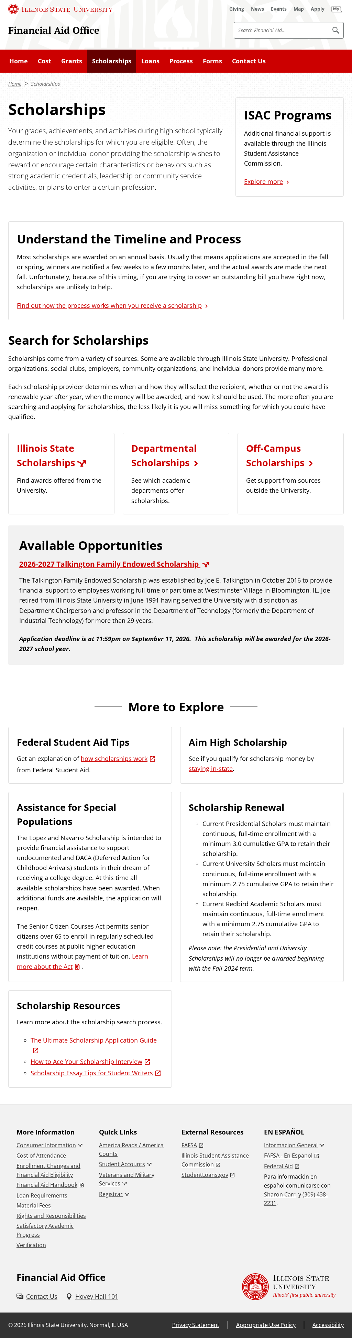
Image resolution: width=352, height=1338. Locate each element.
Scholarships (111, 61)
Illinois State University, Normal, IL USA (78, 1325)
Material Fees (33, 1205)
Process (181, 61)
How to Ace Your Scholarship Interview (86, 1061)
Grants (71, 61)
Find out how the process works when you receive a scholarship (109, 305)
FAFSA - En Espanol (288, 1155)
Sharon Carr (280, 1194)
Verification (31, 1245)
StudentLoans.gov (205, 1175)
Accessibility (328, 1325)
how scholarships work (114, 758)
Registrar (111, 1194)
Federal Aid (278, 1166)
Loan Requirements (41, 1195)
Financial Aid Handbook (46, 1185)
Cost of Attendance (41, 1155)
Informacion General (291, 1145)
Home (18, 61)
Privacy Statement (195, 1325)
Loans (150, 61)
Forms (212, 61)
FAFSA (189, 1145)
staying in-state (211, 768)
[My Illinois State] (337, 9)
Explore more (263, 181)
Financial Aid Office (53, 29)
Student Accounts (122, 1164)
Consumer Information (46, 1145)
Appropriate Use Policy (266, 1325)
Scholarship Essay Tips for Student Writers (92, 1073)
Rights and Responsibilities (51, 1216)
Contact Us (249, 61)
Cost (44, 61)
